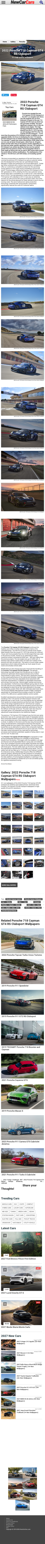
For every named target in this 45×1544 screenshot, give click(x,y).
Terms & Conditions (12, 1521)
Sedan (31, 1211)
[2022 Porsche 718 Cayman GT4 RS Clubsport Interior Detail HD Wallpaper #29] (6, 874)
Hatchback (17, 1223)
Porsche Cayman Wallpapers (33, 899)
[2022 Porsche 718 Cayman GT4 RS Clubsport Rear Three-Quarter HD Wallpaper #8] (39, 806)
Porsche (9, 102)
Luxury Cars (18, 1208)
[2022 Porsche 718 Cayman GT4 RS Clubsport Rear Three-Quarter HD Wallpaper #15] (28, 829)
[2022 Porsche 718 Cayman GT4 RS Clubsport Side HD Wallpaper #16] (39, 829)
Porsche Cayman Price (33, 907)
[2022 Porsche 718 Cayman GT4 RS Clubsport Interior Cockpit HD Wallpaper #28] (39, 863)
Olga (5, 102)
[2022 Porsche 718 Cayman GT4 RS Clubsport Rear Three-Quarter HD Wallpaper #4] (39, 794)
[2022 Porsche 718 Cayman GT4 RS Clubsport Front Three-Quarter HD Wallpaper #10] (17, 817)
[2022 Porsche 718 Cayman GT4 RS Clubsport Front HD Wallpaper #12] (39, 817)
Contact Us (9, 1520)
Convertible (30, 1215)
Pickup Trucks (29, 1219)
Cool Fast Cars (34, 905)
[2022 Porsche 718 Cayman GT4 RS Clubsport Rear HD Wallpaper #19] (28, 840)
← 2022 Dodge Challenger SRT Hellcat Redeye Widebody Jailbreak (11, 1181)
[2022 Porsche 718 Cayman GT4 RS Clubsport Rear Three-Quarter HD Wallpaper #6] (17, 806)
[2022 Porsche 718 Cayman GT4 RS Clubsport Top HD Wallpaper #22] (17, 852)
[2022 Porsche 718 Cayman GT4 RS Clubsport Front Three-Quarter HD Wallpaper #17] (6, 840)
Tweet (6, 95)
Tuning (13, 1211)
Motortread (9, 1524)
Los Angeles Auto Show (10, 907)
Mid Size (5, 1211)
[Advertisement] (23, 23)
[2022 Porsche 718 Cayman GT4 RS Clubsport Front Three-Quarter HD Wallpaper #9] (6, 817)
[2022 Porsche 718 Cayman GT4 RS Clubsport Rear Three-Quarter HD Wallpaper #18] (17, 840)
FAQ (7, 1528)
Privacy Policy (10, 1523)
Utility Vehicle (29, 1223)
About (8, 1518)
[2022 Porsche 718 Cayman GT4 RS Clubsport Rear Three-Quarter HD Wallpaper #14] (17, 829)
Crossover (6, 1223)
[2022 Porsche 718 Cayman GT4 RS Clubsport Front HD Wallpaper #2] (17, 794)
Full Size (18, 1219)
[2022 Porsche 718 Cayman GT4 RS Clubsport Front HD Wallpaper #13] (6, 829)
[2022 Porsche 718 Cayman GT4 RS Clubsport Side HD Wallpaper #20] (39, 840)
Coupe (21, 1204)
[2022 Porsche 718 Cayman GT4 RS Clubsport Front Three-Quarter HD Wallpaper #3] (28, 794)
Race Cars (22, 902)
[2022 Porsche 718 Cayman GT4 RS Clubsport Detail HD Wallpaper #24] (39, 852)
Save (14, 95)
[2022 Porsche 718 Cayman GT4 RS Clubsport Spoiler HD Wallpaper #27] (28, 863)
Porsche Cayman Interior (14, 899)
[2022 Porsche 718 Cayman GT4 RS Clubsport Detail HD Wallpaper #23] (28, 852)
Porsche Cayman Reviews (11, 905)
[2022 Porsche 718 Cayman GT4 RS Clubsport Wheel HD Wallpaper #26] (17, 863)
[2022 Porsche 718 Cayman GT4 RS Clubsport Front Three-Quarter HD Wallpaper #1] (6, 794)
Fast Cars (19, 1215)
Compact (37, 902)
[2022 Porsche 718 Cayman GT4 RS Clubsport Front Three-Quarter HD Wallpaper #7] (28, 806)
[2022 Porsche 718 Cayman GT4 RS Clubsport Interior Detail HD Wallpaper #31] (28, 874)
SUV (15, 1204)
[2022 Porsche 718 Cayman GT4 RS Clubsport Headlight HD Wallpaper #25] (6, 863)
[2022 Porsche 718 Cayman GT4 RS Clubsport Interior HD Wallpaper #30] (17, 874)
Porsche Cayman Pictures (9, 910)
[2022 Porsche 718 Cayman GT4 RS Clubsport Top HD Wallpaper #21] (6, 852)
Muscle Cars (7, 1204)
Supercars (29, 1208)
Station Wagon (8, 1215)
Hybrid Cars (6, 1208)
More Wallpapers (9, 885)
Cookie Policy (10, 1526)
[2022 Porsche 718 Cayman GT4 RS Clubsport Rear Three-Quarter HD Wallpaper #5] (6, 806)
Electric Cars (7, 1219)
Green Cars (22, 1211)
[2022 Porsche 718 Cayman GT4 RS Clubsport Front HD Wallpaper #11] (28, 817)
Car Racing (6, 902)
